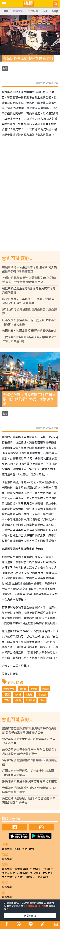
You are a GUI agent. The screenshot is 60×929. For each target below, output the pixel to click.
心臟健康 (22, 873)
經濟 (23, 688)
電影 (46, 688)
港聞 (4, 68)
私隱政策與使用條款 (35, 906)
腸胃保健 (35, 873)
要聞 (17, 849)
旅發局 (31, 700)
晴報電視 (18, 11)
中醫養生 (47, 869)
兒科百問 (47, 873)
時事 (45, 11)
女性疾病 (7, 877)
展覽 (7, 694)
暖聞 (31, 849)
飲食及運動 (21, 869)
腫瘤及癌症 (8, 873)
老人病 (18, 877)
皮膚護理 (29, 877)
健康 (6, 11)
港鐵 (29, 694)
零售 (34, 688)
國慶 (18, 700)
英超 (7, 700)
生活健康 (35, 869)
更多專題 (42, 877)
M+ (43, 700)
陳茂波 (42, 694)
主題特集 (33, 11)
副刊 (54, 11)
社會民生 (10, 688)
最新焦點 (7, 849)
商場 (18, 694)
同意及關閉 (30, 915)
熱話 (24, 849)
